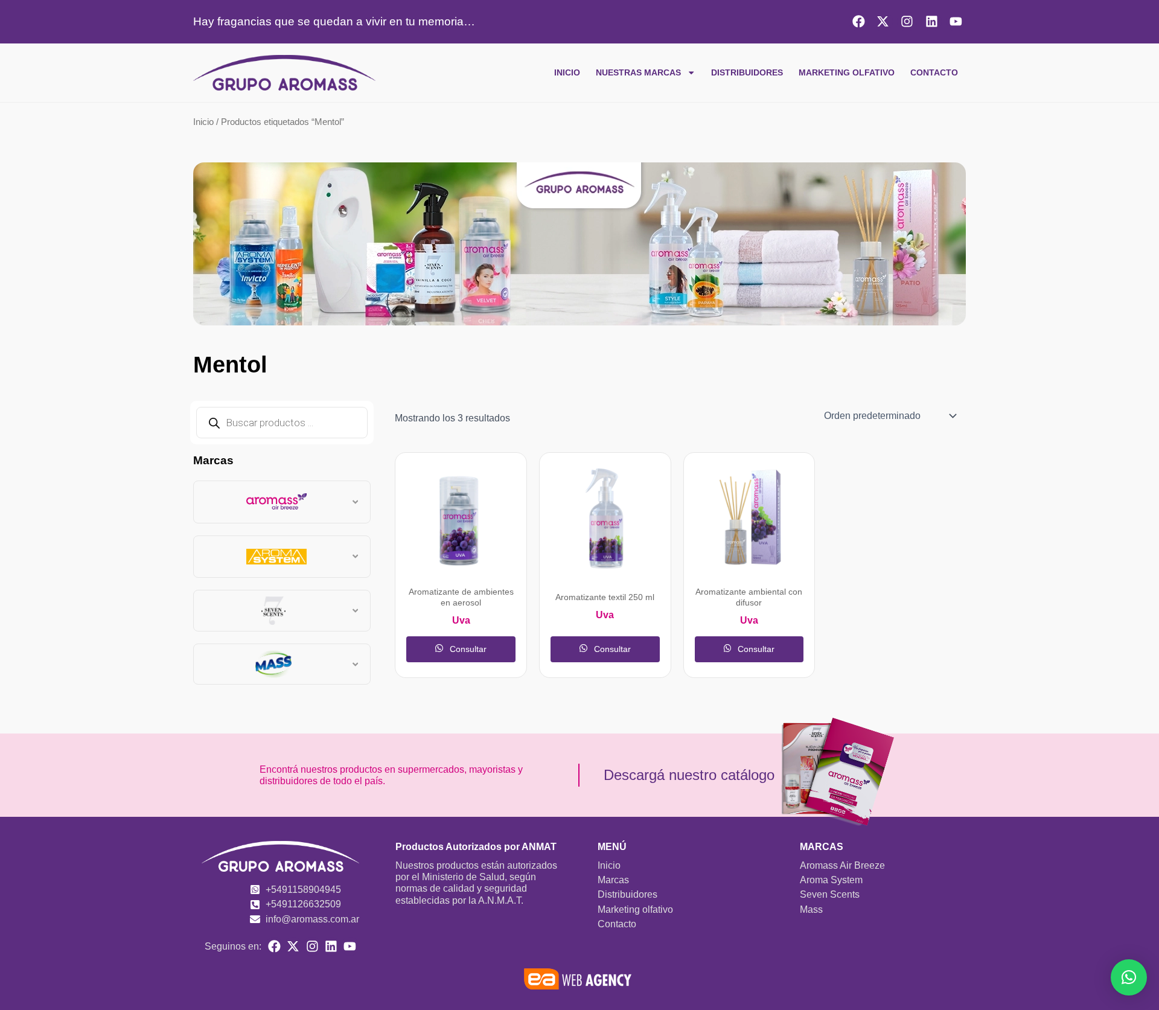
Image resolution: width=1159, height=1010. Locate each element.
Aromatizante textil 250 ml (604, 597)
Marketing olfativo (847, 72)
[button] (1129, 977)
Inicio (567, 72)
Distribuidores (747, 72)
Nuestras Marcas (638, 72)
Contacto (934, 72)
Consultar (467, 649)
